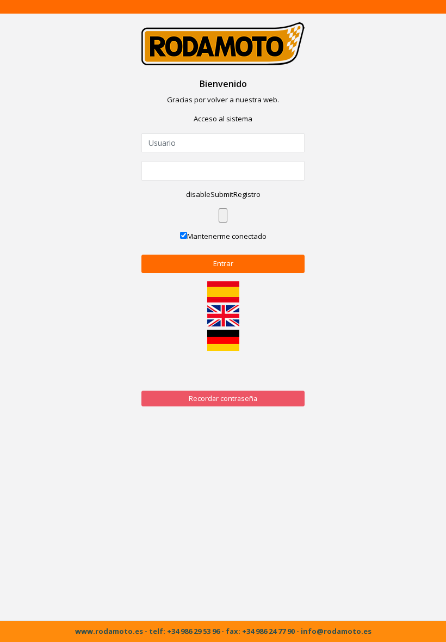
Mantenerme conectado (227, 236)
